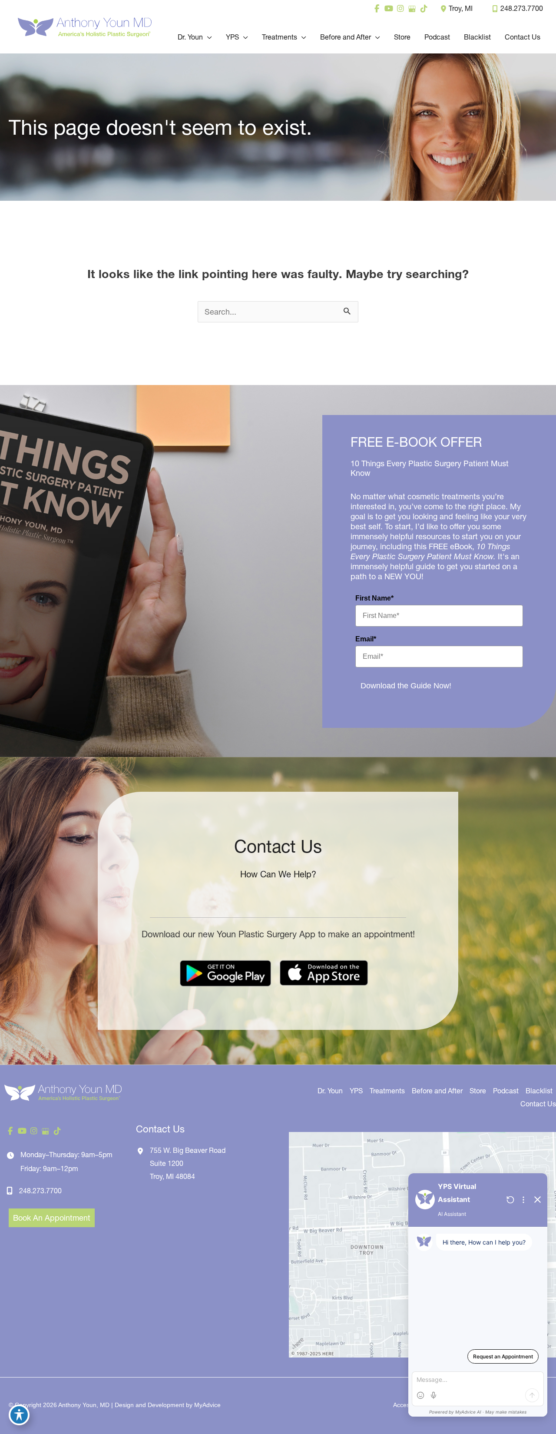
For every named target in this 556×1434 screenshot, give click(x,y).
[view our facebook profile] (377, 9)
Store (478, 1090)
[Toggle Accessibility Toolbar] (19, 1414)
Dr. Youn (330, 1090)
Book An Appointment (51, 1218)
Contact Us (538, 1103)
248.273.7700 (521, 8)
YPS (356, 1090)
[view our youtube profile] (388, 9)
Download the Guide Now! (406, 685)
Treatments (387, 1090)
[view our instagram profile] (400, 9)
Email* (365, 639)
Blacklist (539, 1090)
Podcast (506, 1090)
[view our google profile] (412, 9)
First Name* (374, 598)
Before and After (437, 1090)
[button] (207, 37)
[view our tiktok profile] (424, 9)
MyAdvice (207, 1404)
